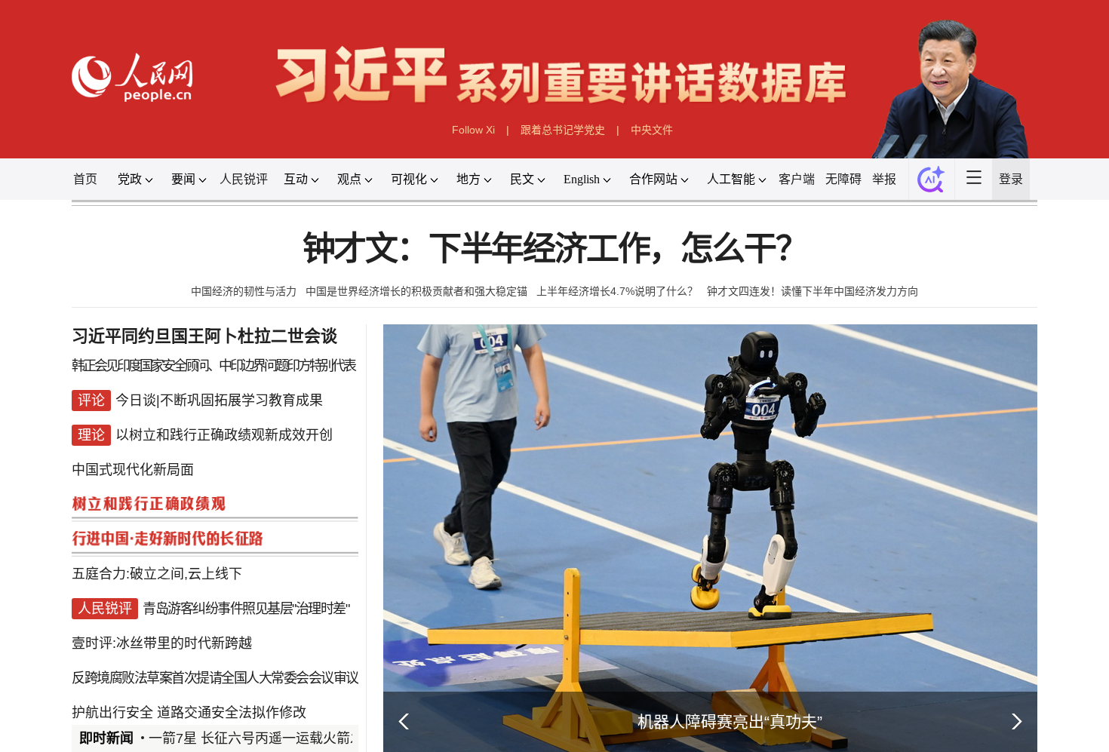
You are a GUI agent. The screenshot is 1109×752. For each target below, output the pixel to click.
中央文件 (652, 130)
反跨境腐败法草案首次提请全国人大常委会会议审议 (215, 678)
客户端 (797, 179)
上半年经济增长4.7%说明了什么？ (617, 291)
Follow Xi (473, 130)
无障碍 (843, 179)
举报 (884, 179)
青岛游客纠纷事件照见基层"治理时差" (246, 608)
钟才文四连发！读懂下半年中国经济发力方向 (812, 291)
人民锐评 (244, 179)
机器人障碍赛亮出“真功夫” (729, 721)
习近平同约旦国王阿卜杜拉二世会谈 (204, 336)
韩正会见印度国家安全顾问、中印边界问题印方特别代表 (213, 365)
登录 (1011, 179)
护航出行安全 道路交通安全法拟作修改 (189, 712)
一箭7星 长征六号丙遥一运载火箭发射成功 (276, 738)
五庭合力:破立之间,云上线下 (157, 574)
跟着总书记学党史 (563, 130)
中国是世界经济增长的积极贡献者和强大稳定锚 (416, 291)
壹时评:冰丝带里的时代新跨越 (162, 643)
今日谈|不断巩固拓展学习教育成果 (219, 400)
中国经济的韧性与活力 (243, 291)
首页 (85, 179)
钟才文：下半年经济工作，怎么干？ (555, 249)
